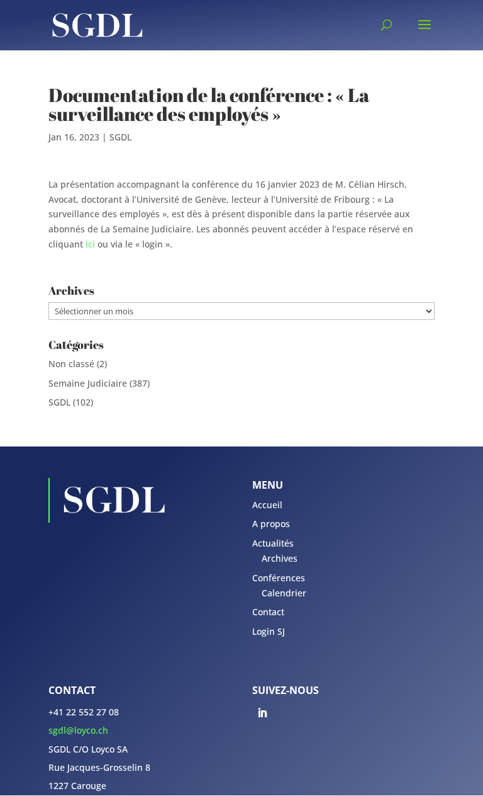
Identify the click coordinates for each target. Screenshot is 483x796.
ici (90, 244)
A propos (271, 524)
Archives (279, 558)
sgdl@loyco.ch (78, 730)
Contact (268, 612)
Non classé (71, 364)
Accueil (267, 505)
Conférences (278, 578)
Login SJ (268, 631)
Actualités (273, 543)
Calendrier (284, 593)
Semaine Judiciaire (87, 383)
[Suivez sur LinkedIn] (262, 713)
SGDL (120, 137)
